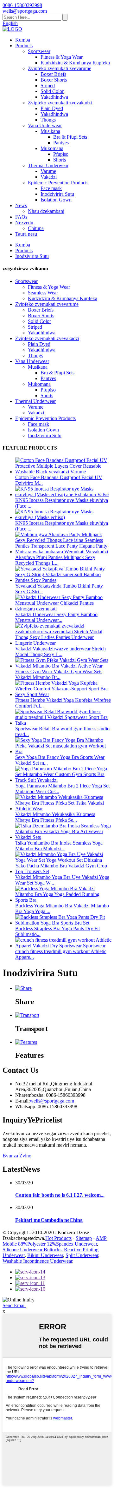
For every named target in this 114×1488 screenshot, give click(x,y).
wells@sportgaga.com (52, 1100)
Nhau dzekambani (46, 211)
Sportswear (39, 51)
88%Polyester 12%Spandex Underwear (57, 1244)
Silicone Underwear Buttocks (32, 1249)
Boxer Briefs (53, 74)
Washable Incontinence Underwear (37, 1261)
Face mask (51, 188)
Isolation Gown (56, 199)
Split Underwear (82, 1255)
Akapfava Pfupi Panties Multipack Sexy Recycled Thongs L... (55, 560)
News (21, 205)
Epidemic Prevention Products (58, 182)
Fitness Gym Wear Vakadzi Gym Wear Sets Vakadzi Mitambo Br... (58, 674)
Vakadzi (49, 177)
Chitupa (36, 228)
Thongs (48, 119)
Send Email (14, 1305)
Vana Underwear (45, 125)
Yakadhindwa (54, 97)
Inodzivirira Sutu (57, 194)
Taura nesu (26, 234)
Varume (48, 171)
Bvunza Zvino (17, 1155)
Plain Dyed (52, 108)
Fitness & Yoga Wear (62, 57)
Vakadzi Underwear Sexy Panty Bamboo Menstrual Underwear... (56, 617)
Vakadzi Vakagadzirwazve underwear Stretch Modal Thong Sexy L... (60, 651)
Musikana (50, 131)
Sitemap (84, 1238)
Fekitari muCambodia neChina (49, 1220)
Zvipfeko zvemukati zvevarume (59, 68)
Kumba (22, 40)
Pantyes (61, 142)
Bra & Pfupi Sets (70, 137)
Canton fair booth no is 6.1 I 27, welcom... (59, 1195)
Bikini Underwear (45, 1255)
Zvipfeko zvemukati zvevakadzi (60, 102)
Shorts (59, 159)
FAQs (21, 217)
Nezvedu (24, 222)
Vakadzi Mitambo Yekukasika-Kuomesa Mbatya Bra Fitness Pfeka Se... (55, 817)
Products (24, 45)
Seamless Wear (43, 292)
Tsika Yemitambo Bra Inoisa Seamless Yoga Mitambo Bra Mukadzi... (59, 845)
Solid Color (52, 91)
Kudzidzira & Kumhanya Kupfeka (75, 62)
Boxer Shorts (54, 79)
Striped (48, 85)
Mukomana (52, 148)
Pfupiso (60, 154)
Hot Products (58, 1238)
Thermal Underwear (48, 165)
